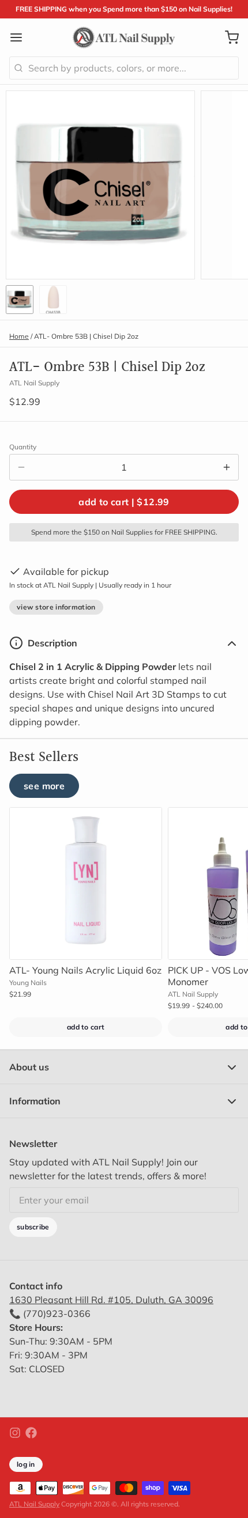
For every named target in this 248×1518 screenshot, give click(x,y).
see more (44, 786)
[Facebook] (31, 1432)
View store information (56, 607)
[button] (124, 502)
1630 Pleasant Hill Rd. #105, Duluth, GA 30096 (111, 1299)
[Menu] (20, 37)
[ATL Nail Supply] (123, 37)
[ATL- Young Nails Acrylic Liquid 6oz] (85, 883)
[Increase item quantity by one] (226, 467)
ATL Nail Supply (34, 1504)
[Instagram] (15, 1432)
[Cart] (227, 37)
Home (19, 336)
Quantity (22, 446)
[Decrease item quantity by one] (21, 467)
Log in (26, 1464)
